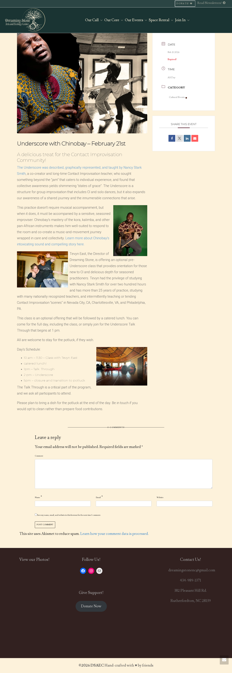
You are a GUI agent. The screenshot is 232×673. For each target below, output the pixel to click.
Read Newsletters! (209, 3)
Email (98, 497)
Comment (39, 456)
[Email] (194, 138)
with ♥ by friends (140, 665)
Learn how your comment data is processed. (114, 533)
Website (160, 497)
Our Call (92, 20)
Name (37, 497)
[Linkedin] (187, 138)
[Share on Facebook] (171, 138)
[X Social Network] (179, 138)
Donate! (183, 3)
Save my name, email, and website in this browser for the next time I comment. (69, 515)
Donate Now (91, 606)
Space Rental (159, 20)
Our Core (112, 20)
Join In (180, 20)
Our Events (134, 20)
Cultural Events (177, 97)
